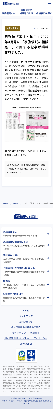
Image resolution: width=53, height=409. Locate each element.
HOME (5, 203)
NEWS (15, 203)
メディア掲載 (13, 28)
